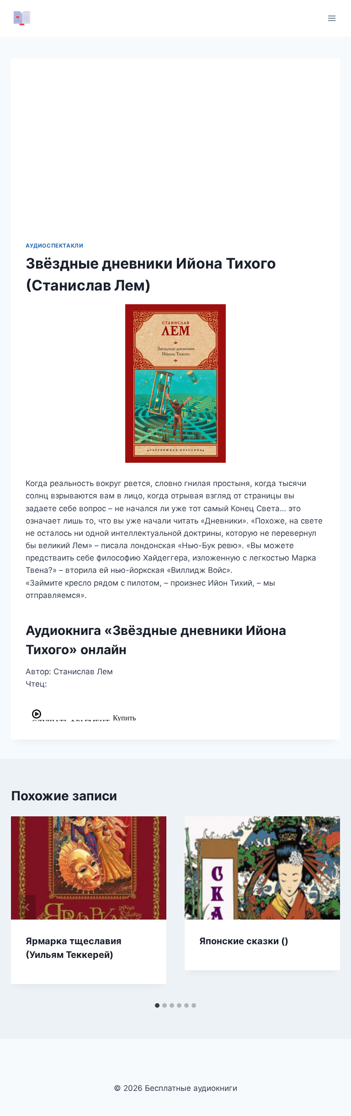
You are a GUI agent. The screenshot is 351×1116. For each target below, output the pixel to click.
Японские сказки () (243, 941)
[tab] (157, 1005)
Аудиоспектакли (54, 245)
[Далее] (323, 907)
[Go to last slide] (27, 907)
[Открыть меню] (331, 18)
